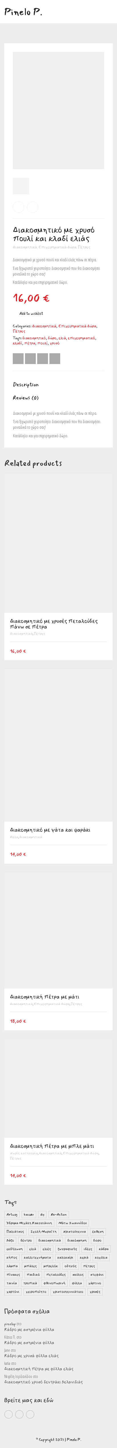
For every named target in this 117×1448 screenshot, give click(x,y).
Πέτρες (84, 247)
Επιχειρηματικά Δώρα (57, 247)
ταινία (12, 1283)
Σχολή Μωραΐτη (44, 1231)
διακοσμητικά (49, 1240)
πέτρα (29, 343)
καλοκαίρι (65, 1257)
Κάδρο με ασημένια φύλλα (29, 1330)
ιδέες (88, 1249)
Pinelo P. (74, 1440)
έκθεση (98, 1231)
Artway (12, 1214)
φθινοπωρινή (54, 1283)
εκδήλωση (15, 1249)
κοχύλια (101, 1257)
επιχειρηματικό (81, 338)
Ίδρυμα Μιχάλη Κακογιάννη (29, 1223)
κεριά (84, 1257)
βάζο (10, 1240)
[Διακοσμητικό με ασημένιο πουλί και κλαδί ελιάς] (32, 207)
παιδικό (33, 1274)
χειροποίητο (36, 1291)
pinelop (10, 1324)
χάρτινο (94, 1283)
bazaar (29, 1214)
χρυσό (55, 343)
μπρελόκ (50, 1266)
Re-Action (59, 1214)
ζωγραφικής (67, 1249)
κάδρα (103, 1249)
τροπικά (30, 1283)
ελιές (47, 1249)
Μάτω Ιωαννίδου (72, 1223)
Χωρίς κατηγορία (24, 1153)
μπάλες (30, 1266)
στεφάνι (97, 1274)
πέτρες (89, 1266)
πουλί (42, 343)
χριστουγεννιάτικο (68, 1291)
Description (26, 385)
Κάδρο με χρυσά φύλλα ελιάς (31, 1356)
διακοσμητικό (34, 338)
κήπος (12, 1257)
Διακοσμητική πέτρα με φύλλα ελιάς (39, 1369)
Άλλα (14, 837)
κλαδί (17, 343)
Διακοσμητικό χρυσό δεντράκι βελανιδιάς (43, 1382)
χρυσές (95, 1291)
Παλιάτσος (15, 1231)
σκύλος (78, 1274)
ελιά (62, 338)
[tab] (58, 384)
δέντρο (26, 1240)
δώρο (52, 338)
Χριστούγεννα (74, 1231)
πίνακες (13, 1274)
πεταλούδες (56, 1274)
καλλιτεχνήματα (37, 1257)
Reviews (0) (26, 398)
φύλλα (77, 1283)
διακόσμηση (77, 1240)
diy (42, 1214)
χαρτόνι (13, 1291)
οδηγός (70, 1266)
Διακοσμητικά (25, 247)
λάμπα (12, 1266)
